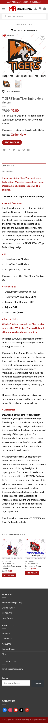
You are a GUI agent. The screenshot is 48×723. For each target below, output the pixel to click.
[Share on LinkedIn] (28, 150)
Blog (4, 654)
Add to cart (12, 142)
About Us (6, 643)
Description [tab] (8, 166)
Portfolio (6, 633)
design (36, 414)
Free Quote (7, 618)
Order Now (18, 134)
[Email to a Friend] (19, 150)
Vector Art (7, 612)
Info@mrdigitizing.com (12, 668)
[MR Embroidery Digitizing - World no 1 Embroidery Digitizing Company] (20, 8)
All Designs (24, 24)
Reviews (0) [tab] (7, 171)
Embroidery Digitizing (12, 602)
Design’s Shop (8, 607)
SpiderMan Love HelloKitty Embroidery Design (11, 566)
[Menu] (3, 8)
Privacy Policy (8, 649)
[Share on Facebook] (9, 150)
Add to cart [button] (9, 575)
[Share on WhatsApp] (4, 150)
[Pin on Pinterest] (23, 150)
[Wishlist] (40, 8)
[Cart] (44, 8)
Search (5, 678)
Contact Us (7, 638)
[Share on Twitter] (14, 150)
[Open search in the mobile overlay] (24, 16)
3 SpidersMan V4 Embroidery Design (33, 565)
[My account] (35, 8)
